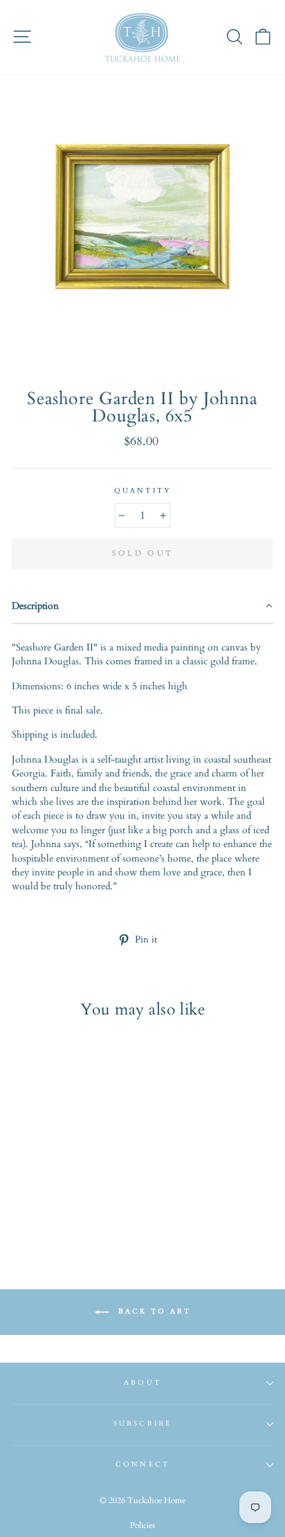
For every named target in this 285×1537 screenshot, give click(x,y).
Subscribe (142, 1423)
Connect (142, 1464)
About (142, 1383)
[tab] (142, 607)
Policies (142, 1525)
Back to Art (152, 1311)
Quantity (142, 490)
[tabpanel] (142, 762)
